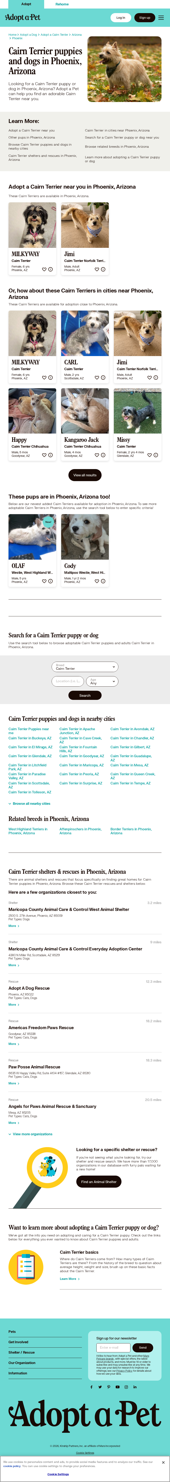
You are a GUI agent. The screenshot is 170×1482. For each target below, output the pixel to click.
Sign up (144, 17)
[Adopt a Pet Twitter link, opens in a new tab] (101, 1387)
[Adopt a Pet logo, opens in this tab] (85, 1420)
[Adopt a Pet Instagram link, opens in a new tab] (127, 1387)
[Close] (163, 1462)
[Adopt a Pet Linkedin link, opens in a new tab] (135, 1387)
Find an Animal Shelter (99, 1182)
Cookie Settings (85, 1452)
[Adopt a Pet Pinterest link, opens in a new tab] (110, 1387)
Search (84, 695)
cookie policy (12, 1466)
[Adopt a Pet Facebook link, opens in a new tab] (92, 1387)
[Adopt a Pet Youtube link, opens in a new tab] (118, 1387)
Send (142, 1347)
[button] (44, 269)
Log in (121, 17)
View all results (85, 475)
